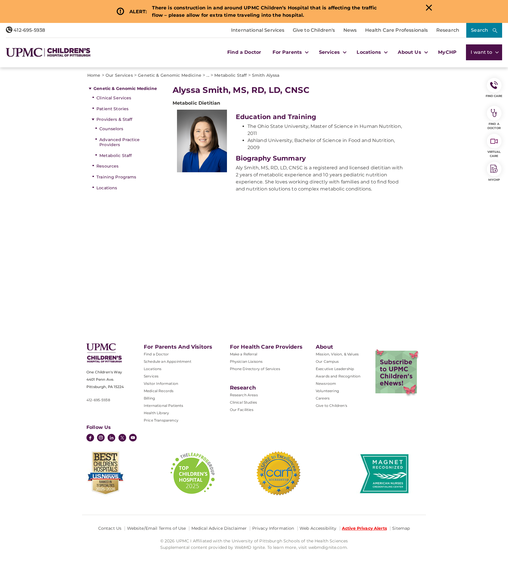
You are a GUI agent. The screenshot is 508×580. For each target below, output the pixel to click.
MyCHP (447, 52)
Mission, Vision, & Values (337, 354)
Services (151, 376)
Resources (107, 166)
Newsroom (326, 383)
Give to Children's (314, 30)
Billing (149, 398)
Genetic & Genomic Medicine (125, 88)
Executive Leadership (335, 369)
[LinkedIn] (111, 438)
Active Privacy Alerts (364, 528)
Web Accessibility (318, 528)
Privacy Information (273, 528)
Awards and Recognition (338, 376)
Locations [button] (369, 52)
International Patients (163, 405)
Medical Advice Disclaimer (219, 528)
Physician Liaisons (246, 361)
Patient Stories (112, 108)
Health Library (156, 413)
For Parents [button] (288, 52)
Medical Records (158, 391)
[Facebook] (90, 438)
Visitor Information (161, 383)
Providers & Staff (114, 119)
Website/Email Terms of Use (156, 528)
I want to (482, 52)
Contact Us (109, 528)
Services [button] (330, 52)
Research (447, 30)
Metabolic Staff (115, 155)
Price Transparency (161, 420)
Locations (106, 187)
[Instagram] (101, 438)
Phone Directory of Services (255, 369)
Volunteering (327, 391)
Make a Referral (243, 354)
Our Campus (327, 361)
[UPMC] (48, 52)
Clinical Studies (243, 402)
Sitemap (401, 528)
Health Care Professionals (396, 30)
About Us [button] (410, 52)
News (350, 30)
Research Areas (244, 395)
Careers (323, 398)
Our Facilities (241, 409)
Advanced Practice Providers (119, 142)
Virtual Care (494, 154)
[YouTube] (133, 438)
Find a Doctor (244, 52)
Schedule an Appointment (167, 361)
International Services (258, 30)
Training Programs (116, 177)
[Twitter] (122, 438)
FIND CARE (494, 96)
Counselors (111, 128)
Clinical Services (113, 98)
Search (479, 30)
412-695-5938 (28, 30)
